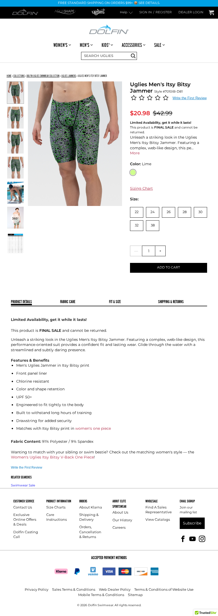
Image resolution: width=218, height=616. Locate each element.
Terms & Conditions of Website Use (164, 590)
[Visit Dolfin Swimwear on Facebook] (183, 539)
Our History (122, 520)
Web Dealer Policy (115, 590)
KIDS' (106, 45)
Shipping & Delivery (89, 517)
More (135, 153)
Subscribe (192, 523)
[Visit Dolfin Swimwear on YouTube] (192, 539)
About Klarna (90, 507)
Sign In (145, 12)
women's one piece (93, 428)
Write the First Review (190, 98)
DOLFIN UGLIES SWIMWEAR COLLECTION (43, 75)
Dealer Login (190, 12)
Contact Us (22, 507)
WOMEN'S (60, 45)
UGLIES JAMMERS (68, 75)
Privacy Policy (36, 590)
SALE (157, 45)
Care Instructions (56, 517)
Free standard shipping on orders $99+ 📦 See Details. (109, 3)
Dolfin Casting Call (25, 535)
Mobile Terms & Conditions (101, 595)
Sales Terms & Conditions (73, 590)
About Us (120, 512)
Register (164, 12)
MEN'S (84, 45)
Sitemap (135, 595)
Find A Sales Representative (158, 510)
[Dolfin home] (109, 29)
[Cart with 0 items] (211, 12)
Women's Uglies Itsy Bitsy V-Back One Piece (52, 457)
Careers (118, 528)
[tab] (35, 302)
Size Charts (55, 507)
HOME (9, 75)
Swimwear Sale (23, 485)
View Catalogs (157, 520)
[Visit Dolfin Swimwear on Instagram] (202, 539)
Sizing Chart (141, 188)
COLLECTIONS (19, 75)
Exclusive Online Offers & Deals (24, 519)
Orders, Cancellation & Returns (90, 532)
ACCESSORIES (132, 45)
